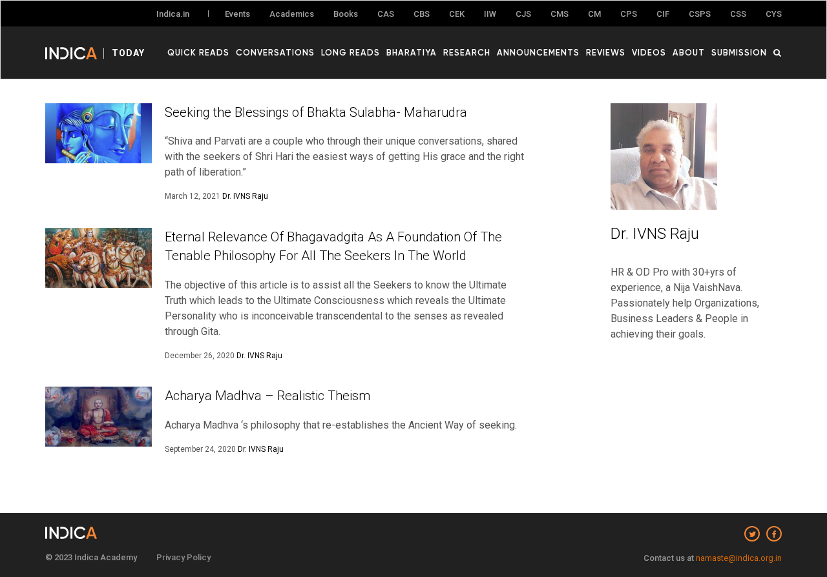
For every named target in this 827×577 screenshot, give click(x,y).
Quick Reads (198, 52)
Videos (649, 52)
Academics (291, 14)
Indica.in (172, 14)
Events (237, 14)
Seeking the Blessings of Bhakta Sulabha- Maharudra (316, 112)
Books (345, 14)
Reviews (605, 52)
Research (466, 52)
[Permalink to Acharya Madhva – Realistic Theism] (98, 417)
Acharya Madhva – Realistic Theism (267, 395)
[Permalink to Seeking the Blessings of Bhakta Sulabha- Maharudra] (98, 133)
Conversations (275, 52)
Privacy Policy (183, 557)
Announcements (538, 52)
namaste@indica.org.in (739, 558)
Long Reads (350, 52)
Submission (739, 52)
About (689, 52)
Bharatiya (411, 52)
